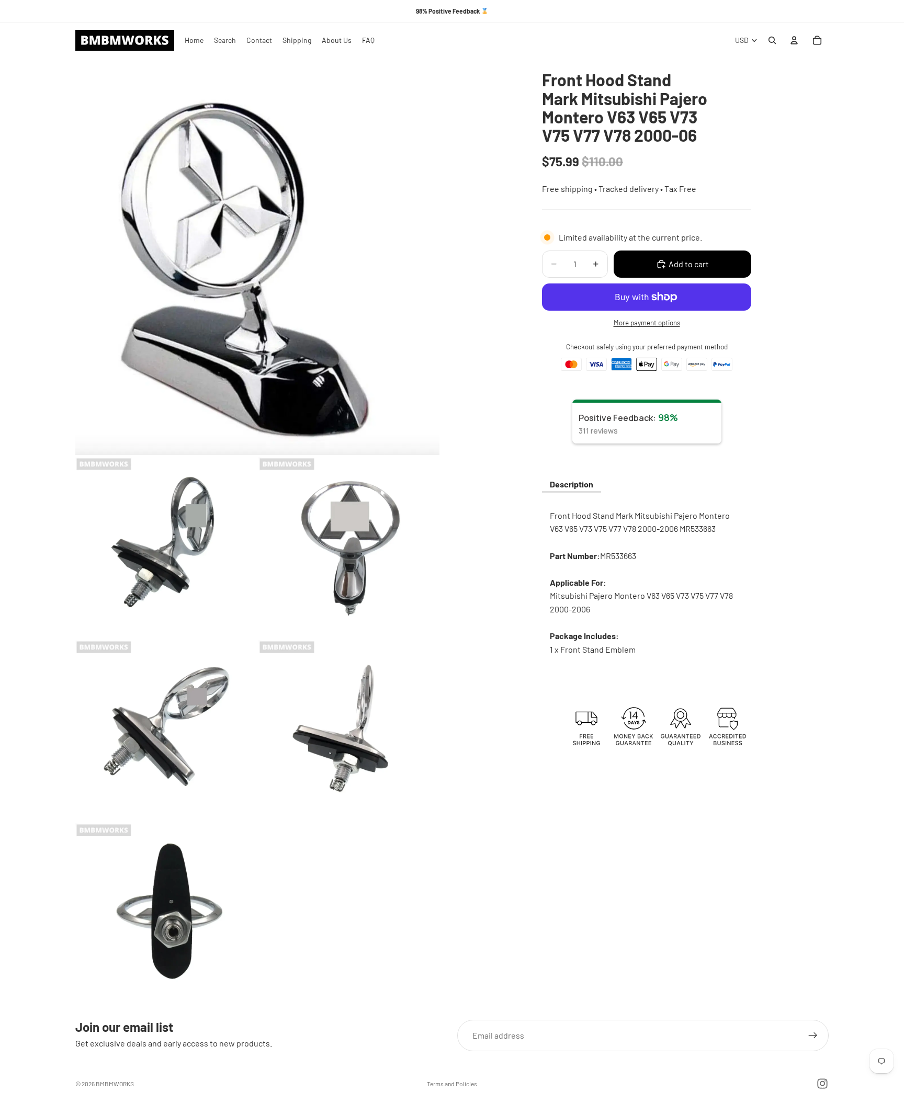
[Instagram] (822, 1083)
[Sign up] (813, 1035)
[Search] (772, 40)
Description (571, 484)
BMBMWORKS (115, 1083)
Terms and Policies (452, 1083)
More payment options (647, 322)
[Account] (794, 40)
